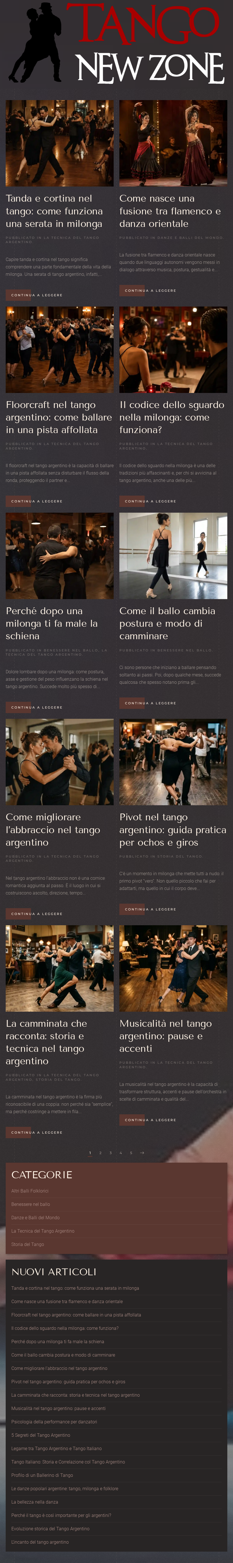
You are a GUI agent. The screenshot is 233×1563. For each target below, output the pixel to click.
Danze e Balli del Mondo (190, 238)
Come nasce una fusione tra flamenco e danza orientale (170, 210)
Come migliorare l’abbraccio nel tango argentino (53, 829)
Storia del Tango (179, 856)
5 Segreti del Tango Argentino (40, 1435)
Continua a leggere (37, 295)
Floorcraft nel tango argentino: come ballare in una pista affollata (59, 417)
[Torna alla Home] (116, 44)
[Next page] (142, 1153)
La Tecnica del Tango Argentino (57, 652)
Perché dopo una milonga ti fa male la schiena (52, 623)
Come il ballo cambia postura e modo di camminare (167, 623)
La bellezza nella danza (34, 1502)
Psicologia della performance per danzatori (54, 1422)
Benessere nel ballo (71, 650)
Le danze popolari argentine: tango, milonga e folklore (64, 1488)
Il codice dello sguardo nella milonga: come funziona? (171, 417)
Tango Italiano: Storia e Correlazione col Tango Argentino (68, 1462)
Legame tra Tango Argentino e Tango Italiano (56, 1448)
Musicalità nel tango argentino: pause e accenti (165, 1036)
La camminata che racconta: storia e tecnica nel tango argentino (75, 1395)
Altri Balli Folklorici (30, 1191)
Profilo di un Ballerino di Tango (42, 1475)
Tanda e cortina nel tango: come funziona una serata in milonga (54, 210)
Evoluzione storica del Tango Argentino (50, 1528)
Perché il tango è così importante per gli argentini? (61, 1515)
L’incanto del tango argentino (40, 1542)
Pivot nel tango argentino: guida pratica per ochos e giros (172, 829)
